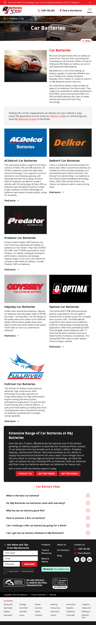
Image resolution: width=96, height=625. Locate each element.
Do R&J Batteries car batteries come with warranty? (35, 503)
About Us (61, 544)
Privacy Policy (13, 571)
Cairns (21, 615)
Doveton (38, 608)
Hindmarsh (54, 611)
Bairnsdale (8, 608)
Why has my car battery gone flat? (25, 510)
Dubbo (37, 611)
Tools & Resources (47, 551)
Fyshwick (38, 615)
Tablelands (70, 611)
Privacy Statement (38, 594)
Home (5, 18)
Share (88, 40)
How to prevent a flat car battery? (25, 517)
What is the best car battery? (22, 495)
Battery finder (46, 473)
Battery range (70, 473)
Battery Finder (58, 116)
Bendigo (22, 604)
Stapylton (70, 608)
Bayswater (8, 615)
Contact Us (25, 473)
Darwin (38, 604)
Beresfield (23, 608)
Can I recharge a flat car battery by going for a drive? (36, 525)
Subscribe (29, 564)
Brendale (23, 611)
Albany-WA (8, 604)
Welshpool (86, 611)
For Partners (63, 550)
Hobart (53, 615)
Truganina (86, 604)
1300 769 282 (47, 10)
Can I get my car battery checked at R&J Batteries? (35, 532)
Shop (59, 555)
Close (89, 2)
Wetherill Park (85, 616)
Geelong (53, 604)
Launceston (71, 604)
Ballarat (7, 611)
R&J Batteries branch (25, 118)
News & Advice (45, 560)
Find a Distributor (72, 10)
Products (13, 18)
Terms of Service (28, 571)
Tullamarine (86, 608)
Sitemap (53, 594)
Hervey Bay (55, 608)
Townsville (70, 615)
